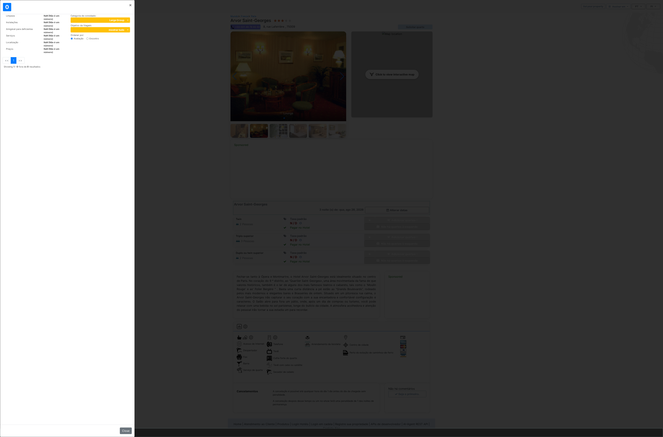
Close (125, 431)
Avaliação (79, 38)
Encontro (94, 38)
